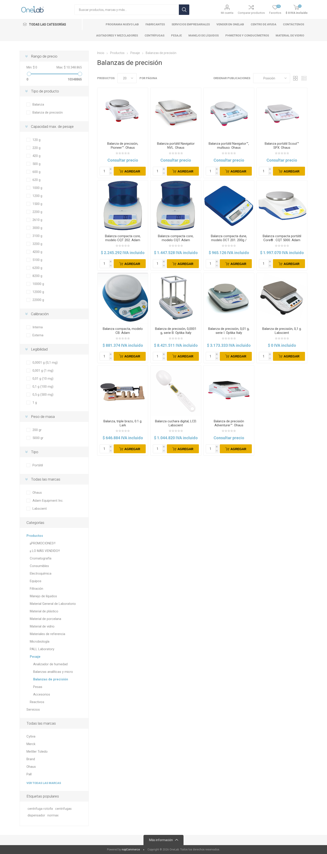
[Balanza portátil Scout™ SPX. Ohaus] (282, 113)
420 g (36, 156)
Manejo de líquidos (43, 596)
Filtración (36, 589)
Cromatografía (40, 558)
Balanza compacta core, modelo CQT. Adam (176, 238)
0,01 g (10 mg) (42, 379)
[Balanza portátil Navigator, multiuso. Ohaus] (229, 113)
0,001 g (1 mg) (42, 371)
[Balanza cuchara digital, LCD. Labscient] (176, 390)
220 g (36, 148)
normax (53, 815)
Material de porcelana (45, 619)
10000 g (38, 284)
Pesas (37, 687)
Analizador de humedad (50, 664)
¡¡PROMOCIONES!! (42, 543)
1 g (34, 403)
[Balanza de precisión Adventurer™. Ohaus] (229, 390)
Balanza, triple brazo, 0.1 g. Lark (122, 423)
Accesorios (41, 694)
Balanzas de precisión (50, 679)
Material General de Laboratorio (53, 604)
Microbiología (39, 641)
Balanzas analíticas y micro (53, 672)
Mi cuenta (227, 12)
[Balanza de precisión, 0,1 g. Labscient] (282, 298)
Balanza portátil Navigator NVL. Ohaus (176, 146)
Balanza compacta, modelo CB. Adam (123, 331)
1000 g (37, 188)
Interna (37, 327)
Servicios (33, 710)
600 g (36, 172)
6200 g (37, 268)
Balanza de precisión (47, 112)
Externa (37, 335)
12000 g (38, 292)
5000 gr (37, 438)
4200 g (37, 252)
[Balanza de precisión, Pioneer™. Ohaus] (122, 113)
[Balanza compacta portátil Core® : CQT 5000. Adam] (282, 205)
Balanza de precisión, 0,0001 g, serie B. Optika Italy (175, 331)
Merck (30, 744)
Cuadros (295, 78)
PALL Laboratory (42, 649)
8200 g (37, 276)
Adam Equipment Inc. (47, 501)
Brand (30, 759)
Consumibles (39, 566)
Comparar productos (251, 12)
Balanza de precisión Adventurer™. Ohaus (229, 423)
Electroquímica (40, 573)
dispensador (36, 815)
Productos (34, 536)
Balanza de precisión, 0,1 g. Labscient (282, 331)
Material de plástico (44, 611)
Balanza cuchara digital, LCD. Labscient (176, 423)
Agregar (132, 171)
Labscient (39, 509)
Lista (304, 78)
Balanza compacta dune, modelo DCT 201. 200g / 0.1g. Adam (229, 240)
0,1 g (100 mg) (42, 387)
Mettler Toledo (37, 752)
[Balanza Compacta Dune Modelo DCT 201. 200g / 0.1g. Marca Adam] (229, 205)
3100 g (37, 236)
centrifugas (63, 809)
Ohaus (37, 493)
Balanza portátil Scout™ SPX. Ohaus (282, 146)
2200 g (37, 212)
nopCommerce (131, 849)
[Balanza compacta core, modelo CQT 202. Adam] (122, 205)
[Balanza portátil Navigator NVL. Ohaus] (176, 113)
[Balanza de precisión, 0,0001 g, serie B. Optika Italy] (176, 298)
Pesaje (35, 657)
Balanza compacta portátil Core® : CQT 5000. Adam (282, 238)
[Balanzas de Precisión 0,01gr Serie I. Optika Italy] (229, 298)
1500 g (37, 204)
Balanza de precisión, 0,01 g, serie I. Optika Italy (228, 331)
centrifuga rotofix (40, 809)
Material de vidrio (42, 626)
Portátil (37, 465)
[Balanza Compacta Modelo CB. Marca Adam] (122, 298)
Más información (161, 840)
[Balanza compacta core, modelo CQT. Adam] (176, 205)
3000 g (37, 228)
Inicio (100, 53)
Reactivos (37, 702)
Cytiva (30, 736)
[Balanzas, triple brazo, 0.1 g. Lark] (122, 390)
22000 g (38, 300)
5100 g (37, 260)
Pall (29, 774)
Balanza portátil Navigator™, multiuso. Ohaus (229, 146)
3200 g (37, 244)
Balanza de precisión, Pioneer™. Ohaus (122, 146)
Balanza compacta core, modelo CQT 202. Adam (123, 238)
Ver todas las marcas (43, 783)
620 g (36, 180)
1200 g (37, 196)
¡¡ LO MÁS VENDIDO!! (45, 551)
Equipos (35, 581)
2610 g (37, 220)
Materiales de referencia (47, 634)
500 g (36, 164)
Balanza (38, 104)
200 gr (37, 430)
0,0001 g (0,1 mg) (45, 363)
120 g (36, 140)
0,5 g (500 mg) (42, 395)
